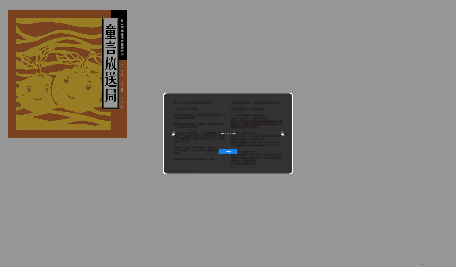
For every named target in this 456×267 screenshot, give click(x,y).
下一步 (228, 151)
